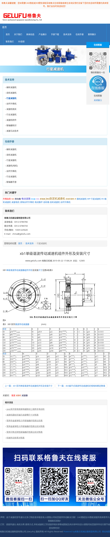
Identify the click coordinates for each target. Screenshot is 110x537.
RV (102, 198)
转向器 (33, 199)
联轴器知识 (11, 125)
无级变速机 (70, 199)
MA (12, 199)
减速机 (18, 395)
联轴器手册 (11, 182)
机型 (4, 329)
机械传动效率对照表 (15, 437)
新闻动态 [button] (30, 34)
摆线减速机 (82, 198)
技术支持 (29, 243)
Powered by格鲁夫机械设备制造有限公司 (82, 531)
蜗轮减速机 (11, 87)
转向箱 (18, 198)
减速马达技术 (12, 130)
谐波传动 (14, 270)
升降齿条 (7, 198)
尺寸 (40, 270)
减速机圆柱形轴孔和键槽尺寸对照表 (22, 414)
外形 (30, 270)
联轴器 (42, 199)
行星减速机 (11, 160)
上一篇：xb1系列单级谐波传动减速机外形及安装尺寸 (28, 385)
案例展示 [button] (92, 34)
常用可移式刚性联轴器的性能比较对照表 (24, 432)
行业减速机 (11, 114)
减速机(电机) (12, 165)
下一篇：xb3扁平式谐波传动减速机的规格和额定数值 (81, 385)
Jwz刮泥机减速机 (55, 198)
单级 (8, 270)
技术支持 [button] (67, 34)
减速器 (21, 270)
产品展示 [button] (43, 34)
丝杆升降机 (11, 103)
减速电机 (15, 202)
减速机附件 (11, 120)
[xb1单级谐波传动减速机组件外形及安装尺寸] (22, 16)
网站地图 (106, 531)
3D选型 (21, 41)
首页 (4, 27)
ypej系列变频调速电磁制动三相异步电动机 (25, 409)
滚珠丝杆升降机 (27, 202)
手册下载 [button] (55, 34)
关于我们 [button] (18, 34)
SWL (37, 199)
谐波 (13, 395)
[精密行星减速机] (55, 55)
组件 (26, 270)
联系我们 (10, 41)
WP (88, 198)
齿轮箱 (46, 202)
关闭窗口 (98, 100)
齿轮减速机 (11, 92)
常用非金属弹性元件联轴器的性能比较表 (24, 420)
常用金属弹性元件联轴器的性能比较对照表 (25, 426)
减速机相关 (11, 109)
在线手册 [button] (80, 34)
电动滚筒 (26, 198)
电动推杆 (39, 202)
